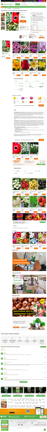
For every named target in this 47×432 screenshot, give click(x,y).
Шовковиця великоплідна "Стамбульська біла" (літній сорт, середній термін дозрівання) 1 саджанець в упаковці (16, 209)
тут (24, 223)
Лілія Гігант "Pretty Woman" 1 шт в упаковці (25, 209)
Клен (25, 5)
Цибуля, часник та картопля (8, 6)
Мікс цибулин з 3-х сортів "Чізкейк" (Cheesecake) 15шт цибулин (5, 53)
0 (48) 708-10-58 (12, 417)
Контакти (15, 405)
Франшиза (29, 2)
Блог (8, 405)
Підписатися (16, 327)
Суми (28, 400)
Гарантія (18, 405)
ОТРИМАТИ (5, 426)
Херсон (34, 399)
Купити (22, 21)
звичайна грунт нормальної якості (42, 87)
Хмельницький (32, 400)
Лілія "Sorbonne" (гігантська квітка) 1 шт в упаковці (16, 55)
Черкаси (30, 399)
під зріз (21, 90)
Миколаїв (16, 400)
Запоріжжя (27, 399)
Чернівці (44, 402)
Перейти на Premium (41, 164)
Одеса (20, 399)
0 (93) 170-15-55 (17, 416)
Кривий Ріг (43, 399)
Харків (18, 399)
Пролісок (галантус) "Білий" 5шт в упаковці (34, 156)
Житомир (40, 400)
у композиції (21, 88)
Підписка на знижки (36, 405)
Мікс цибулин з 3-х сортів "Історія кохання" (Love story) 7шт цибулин (34, 245)
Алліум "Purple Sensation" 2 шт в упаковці (33, 55)
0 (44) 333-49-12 (12, 416)
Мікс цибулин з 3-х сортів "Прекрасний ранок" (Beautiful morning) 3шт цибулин (42, 245)
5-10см (30, 83)
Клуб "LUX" (31, 405)
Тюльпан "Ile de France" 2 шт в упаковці (25, 72)
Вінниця (40, 399)
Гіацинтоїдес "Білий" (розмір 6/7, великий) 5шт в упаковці (25, 156)
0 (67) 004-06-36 (17, 417)
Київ (14, 399)
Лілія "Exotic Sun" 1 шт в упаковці (41, 72)
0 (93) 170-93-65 (15, 2)
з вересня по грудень (30, 86)
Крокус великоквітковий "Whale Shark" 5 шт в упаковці (42, 55)
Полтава (23, 400)
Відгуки (27, 405)
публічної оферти (27, 135)
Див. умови (27, 342)
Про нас (12, 405)
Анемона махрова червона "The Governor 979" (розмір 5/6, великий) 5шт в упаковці (17, 156)
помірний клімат (42, 83)
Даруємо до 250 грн (42, 405)
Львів (36, 399)
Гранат (26, 5)
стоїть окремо (21, 89)
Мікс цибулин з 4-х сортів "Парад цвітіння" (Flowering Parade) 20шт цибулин (17, 245)
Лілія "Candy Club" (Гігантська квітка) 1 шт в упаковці (24, 55)
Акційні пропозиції (4, 2)
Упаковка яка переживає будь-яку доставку (37, 20)
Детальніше (23, 164)
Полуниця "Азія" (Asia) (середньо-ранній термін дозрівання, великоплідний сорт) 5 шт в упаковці (41, 209)
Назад (3, 8)
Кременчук (20, 403)
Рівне (26, 400)
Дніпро (23, 399)
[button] (41, 30)
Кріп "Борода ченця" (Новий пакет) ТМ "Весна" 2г (33, 209)
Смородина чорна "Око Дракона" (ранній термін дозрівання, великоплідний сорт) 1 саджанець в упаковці (41, 191)
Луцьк (12, 400)
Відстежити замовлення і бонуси (42, 2)
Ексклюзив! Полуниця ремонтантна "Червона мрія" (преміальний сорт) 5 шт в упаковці (24, 191)
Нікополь (19, 400)
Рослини (40, 6)
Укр (37, 4)
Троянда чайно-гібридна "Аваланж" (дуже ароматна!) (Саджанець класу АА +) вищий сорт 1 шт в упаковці (16, 191)
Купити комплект (41, 37)
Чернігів (37, 400)
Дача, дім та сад (45, 6)
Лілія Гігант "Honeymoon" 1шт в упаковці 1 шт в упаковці (33, 72)
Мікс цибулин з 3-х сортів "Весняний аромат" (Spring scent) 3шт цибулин (25, 245)
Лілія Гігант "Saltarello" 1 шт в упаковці (16, 72)
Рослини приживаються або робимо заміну (37, 16)
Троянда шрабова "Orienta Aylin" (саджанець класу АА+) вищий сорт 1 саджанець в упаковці (33, 191)
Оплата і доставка (34, 2)
